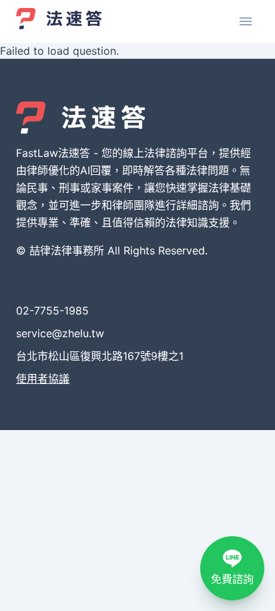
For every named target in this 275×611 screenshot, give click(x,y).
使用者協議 (42, 378)
